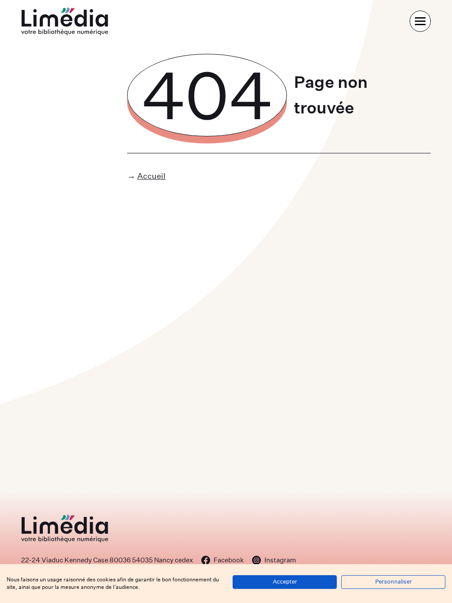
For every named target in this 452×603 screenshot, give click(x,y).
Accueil (151, 176)
